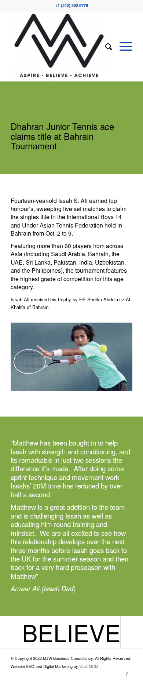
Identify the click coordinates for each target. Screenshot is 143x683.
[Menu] (122, 46)
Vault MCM (88, 666)
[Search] (105, 46)
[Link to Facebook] (126, 673)
